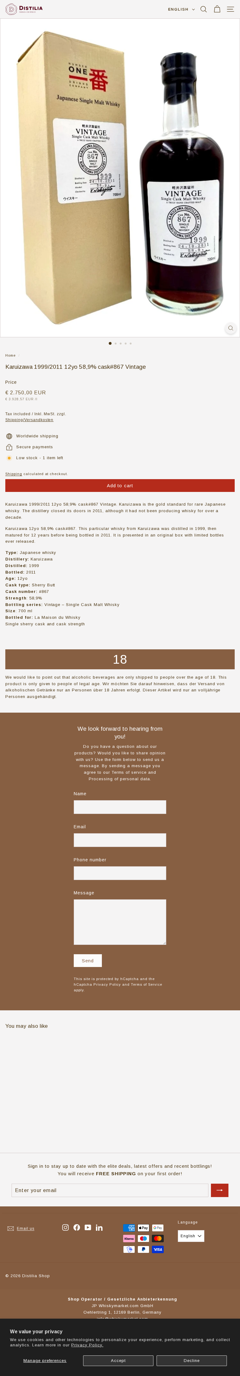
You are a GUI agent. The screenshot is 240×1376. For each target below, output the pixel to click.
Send (88, 960)
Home (10, 355)
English (178, 9)
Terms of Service (146, 984)
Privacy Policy (107, 984)
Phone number (90, 859)
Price (11, 382)
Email (80, 826)
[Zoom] (231, 328)
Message (84, 892)
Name (80, 793)
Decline (192, 1360)
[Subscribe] (219, 1190)
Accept (118, 1360)
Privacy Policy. (87, 1345)
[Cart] (217, 9)
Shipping (13, 474)
